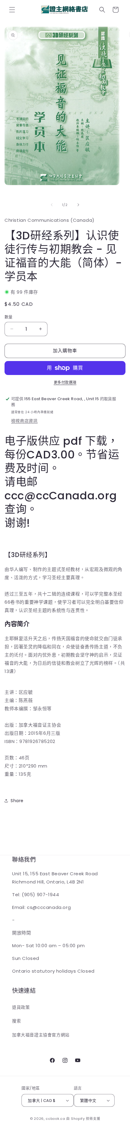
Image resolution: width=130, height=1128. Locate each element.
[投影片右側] (78, 204)
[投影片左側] (51, 204)
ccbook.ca (55, 1118)
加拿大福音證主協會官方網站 (41, 1035)
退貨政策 (21, 1007)
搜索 (16, 1021)
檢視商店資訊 (24, 421)
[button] (12, 9)
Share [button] (17, 801)
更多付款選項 (65, 382)
